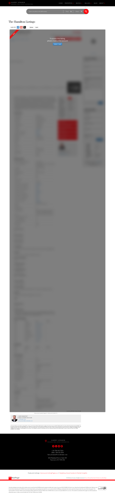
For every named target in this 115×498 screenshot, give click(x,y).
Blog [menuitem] (95, 3)
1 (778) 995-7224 (22, 419)
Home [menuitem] (61, 3)
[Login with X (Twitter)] (24, 28)
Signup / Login (57, 44)
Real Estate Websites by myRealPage (98, 478)
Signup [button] (31, 27)
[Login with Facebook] (18, 28)
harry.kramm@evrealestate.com (25, 421)
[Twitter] (53, 446)
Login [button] (36, 27)
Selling (87, 3)
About (101, 3)
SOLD (88, 7)
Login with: (13, 27)
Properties (68, 3)
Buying (78, 3)
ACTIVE (81, 7)
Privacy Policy (87, 478)
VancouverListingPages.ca (49, 473)
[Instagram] (62, 446)
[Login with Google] (21, 28)
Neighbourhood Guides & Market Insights (73, 473)
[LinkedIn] (56, 446)
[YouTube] (59, 446)
